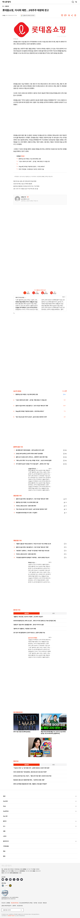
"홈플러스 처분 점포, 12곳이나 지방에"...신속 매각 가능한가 (28, 616)
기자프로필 (6, 846)
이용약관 (35, 902)
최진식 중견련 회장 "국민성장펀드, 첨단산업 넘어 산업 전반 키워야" (30, 772)
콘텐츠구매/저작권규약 (6, 905)
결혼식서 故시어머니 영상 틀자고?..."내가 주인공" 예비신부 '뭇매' (32, 405)
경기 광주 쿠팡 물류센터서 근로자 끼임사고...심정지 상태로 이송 (29, 632)
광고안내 (40, 902)
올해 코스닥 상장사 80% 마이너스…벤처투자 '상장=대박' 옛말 (31, 457)
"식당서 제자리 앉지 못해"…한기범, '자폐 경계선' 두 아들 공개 (34, 161)
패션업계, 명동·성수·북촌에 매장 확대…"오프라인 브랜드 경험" (29, 780)
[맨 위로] (76, 911)
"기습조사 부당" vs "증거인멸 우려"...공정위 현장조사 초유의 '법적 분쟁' (31, 768)
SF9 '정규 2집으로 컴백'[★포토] (21, 731)
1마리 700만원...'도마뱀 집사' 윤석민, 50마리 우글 (31, 169)
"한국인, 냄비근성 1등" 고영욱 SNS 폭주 (26, 506)
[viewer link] (64, 35)
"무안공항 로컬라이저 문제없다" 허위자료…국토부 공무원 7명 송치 (32, 557)
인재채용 (8, 902)
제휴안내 (45, 902)
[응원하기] (28, 197)
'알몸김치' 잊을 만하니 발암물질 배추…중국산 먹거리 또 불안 (28, 624)
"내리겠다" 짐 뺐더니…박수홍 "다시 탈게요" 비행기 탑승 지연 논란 (32, 550)
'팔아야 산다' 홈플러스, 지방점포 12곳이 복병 (24, 628)
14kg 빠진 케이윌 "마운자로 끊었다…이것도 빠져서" (32, 166)
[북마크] (75, 15)
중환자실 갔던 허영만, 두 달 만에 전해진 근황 (30, 159)
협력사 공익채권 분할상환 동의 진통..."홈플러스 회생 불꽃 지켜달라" (30, 784)
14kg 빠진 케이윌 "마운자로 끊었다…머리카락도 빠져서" (30, 411)
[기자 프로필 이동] (17, 198)
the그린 (5, 816)
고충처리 (14, 905)
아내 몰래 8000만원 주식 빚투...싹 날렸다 (26, 512)
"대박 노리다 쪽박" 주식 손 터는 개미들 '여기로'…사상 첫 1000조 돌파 (33, 460)
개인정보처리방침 (14, 902)
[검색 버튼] (72, 2)
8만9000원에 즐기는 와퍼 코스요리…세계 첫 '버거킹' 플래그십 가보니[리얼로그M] (34, 620)
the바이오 (6, 811)
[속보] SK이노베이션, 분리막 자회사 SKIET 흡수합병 (29, 453)
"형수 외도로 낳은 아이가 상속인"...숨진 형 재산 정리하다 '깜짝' (31, 417)
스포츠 (4, 836)
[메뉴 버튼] (76, 2)
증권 (4, 796)
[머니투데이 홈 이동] (6, 866)
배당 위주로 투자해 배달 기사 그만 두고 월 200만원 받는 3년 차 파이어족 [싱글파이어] (53, 732)
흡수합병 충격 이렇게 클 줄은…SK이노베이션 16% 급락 (30, 450)
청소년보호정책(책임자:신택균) (25, 902)
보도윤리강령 (20, 905)
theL (4, 806)
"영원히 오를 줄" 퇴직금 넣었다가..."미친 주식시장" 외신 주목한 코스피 (33, 544)
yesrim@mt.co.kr (25, 199)
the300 (5, 801)
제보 (4, 851)
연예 (4, 831)
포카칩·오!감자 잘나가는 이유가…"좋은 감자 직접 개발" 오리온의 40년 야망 (32, 776)
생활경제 (7, 6)
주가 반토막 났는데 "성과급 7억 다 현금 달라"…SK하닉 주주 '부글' (32, 464)
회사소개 (3, 902)
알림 (4, 856)
